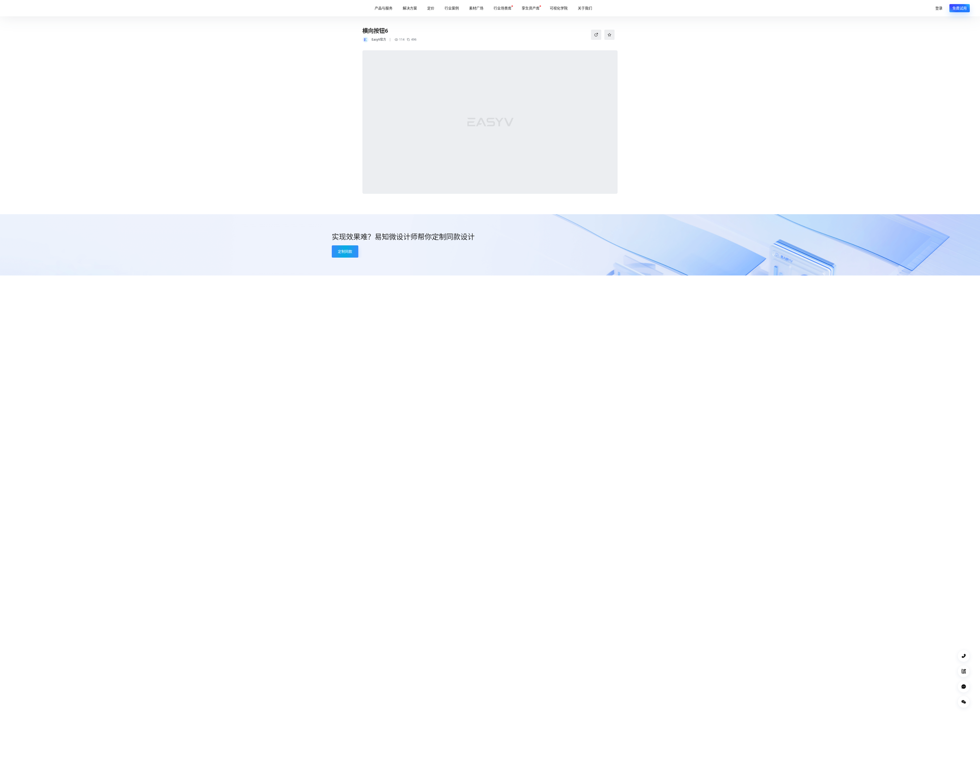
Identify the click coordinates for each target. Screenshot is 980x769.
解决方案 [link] (410, 8)
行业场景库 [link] (502, 8)
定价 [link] (430, 8)
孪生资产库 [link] (531, 8)
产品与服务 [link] (384, 8)
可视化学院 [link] (559, 8)
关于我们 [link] (585, 8)
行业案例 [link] (452, 8)
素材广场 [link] (476, 8)
